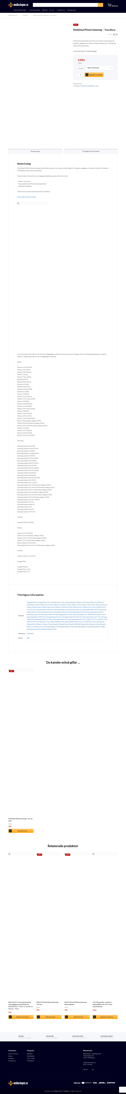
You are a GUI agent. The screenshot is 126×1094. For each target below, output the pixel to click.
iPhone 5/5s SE (91, 622)
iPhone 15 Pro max (89, 607)
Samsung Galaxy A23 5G (91, 609)
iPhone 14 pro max (48, 607)
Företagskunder (71, 10)
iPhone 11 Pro (39, 626)
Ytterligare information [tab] (90, 151)
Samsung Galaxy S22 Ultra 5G (72, 617)
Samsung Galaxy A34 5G (46, 612)
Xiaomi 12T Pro (44, 622)
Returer (10, 1056)
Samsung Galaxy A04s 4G (44, 609)
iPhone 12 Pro (35, 605)
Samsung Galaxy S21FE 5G (36, 617)
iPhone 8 (55, 624)
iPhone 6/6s (100, 622)
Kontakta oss (61, 10)
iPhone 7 (39, 624)
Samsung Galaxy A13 (61, 609)
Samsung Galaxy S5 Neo (66, 626)
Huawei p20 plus (70, 602)
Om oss (51, 10)
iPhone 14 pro (37, 607)
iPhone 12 (93, 602)
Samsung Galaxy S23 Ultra (44, 619)
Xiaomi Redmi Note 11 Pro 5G (75, 622)
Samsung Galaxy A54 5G (95, 612)
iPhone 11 (30, 626)
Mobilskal (44, 10)
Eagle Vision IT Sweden (61, 1091)
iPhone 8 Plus (63, 624)
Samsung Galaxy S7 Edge (96, 626)
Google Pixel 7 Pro (44, 602)
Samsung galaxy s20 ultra (64, 614)
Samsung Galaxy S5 (50, 626)
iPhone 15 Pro (77, 607)
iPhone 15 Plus (67, 607)
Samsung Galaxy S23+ (60, 619)
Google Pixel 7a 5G (57, 602)
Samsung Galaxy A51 (62, 612)
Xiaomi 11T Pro (92, 619)
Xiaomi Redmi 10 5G (57, 622)
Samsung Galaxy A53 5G (77, 612)
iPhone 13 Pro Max (88, 605)
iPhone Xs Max (94, 624)
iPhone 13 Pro (76, 605)
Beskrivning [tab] (35, 151)
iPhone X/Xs (84, 624)
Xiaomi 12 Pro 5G (33, 622)
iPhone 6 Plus (31, 624)
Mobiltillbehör (91, 86)
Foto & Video (31, 1058)
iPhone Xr (103, 624)
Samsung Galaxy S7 (81, 626)
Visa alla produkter (34, 10)
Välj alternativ (22, 831)
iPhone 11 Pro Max (83, 602)
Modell (81, 68)
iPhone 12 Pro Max (47, 605)
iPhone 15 (58, 607)
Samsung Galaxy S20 (48, 614)
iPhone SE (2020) (74, 624)
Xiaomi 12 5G (102, 619)
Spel (97, 86)
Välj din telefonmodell (19, 10)
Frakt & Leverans (13, 1054)
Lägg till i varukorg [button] (22, 1017)
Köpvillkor (11, 1058)
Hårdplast (30, 633)
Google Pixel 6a (32, 602)
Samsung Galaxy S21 (80, 614)
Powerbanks (30, 1061)
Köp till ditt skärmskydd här (26, 197)
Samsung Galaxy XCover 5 (77, 619)
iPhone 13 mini (66, 605)
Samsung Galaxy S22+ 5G (91, 617)
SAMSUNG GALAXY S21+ (97, 614)
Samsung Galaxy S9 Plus (48, 629)
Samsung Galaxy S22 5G (53, 617)
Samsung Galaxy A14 (75, 609)
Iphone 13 (57, 605)
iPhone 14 (98, 605)
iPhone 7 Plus (47, 624)
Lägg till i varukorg (95, 75)
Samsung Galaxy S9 (33, 629)
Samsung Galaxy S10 (34, 614)
